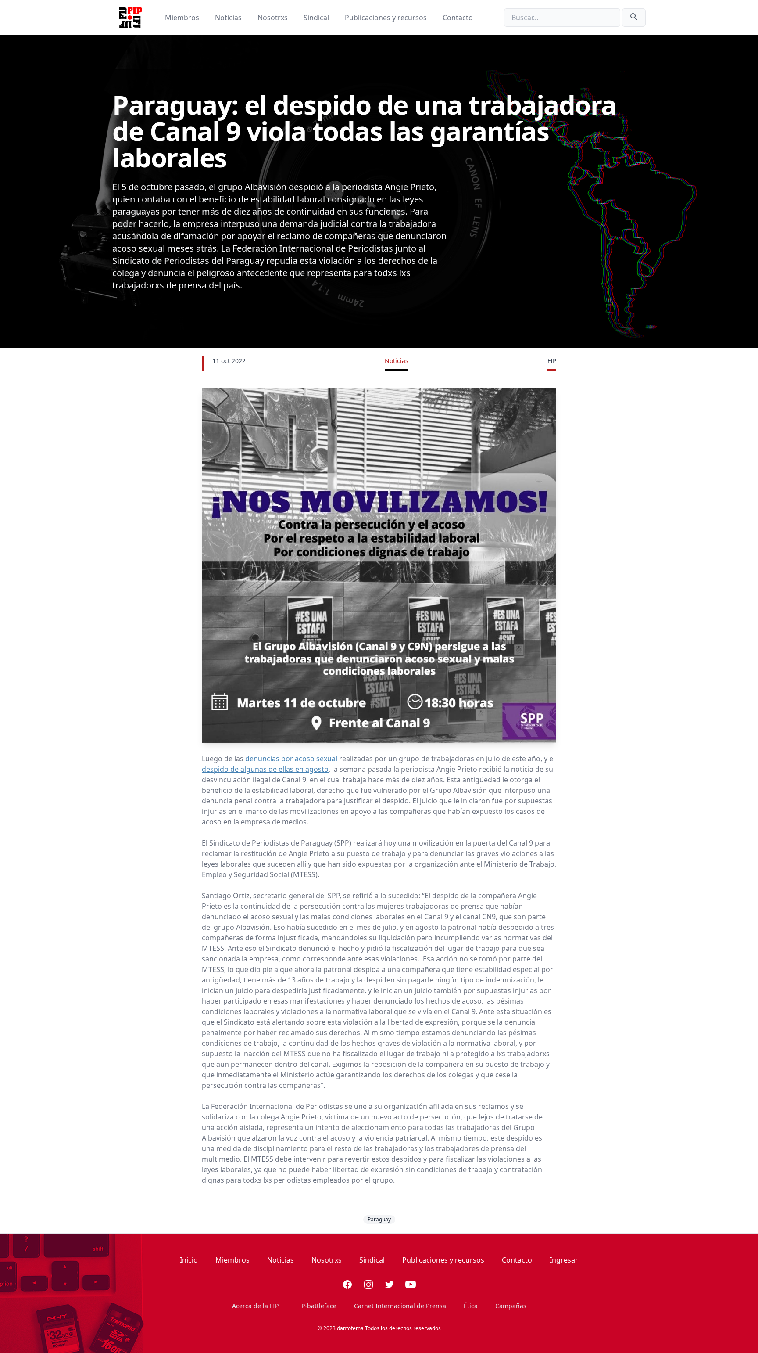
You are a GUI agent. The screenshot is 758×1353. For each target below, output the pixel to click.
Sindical (317, 17)
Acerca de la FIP (255, 1306)
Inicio (189, 1260)
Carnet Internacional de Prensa (400, 1306)
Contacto (458, 17)
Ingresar (564, 1260)
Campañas (510, 1306)
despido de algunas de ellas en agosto (265, 769)
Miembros (183, 17)
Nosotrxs (273, 17)
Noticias (229, 17)
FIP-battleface (316, 1306)
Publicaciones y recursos (387, 17)
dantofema (350, 1328)
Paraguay (379, 1219)
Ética (471, 1306)
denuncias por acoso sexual (291, 758)
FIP (551, 360)
